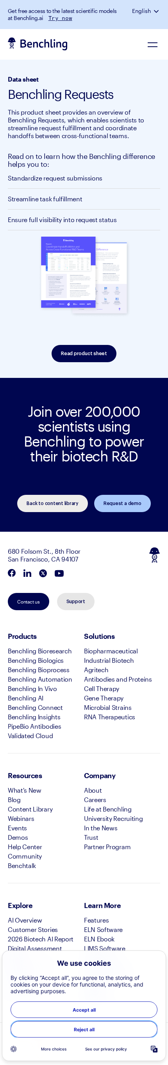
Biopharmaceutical (111, 651)
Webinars (21, 818)
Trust (91, 837)
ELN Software (103, 929)
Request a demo (122, 503)
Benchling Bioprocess (39, 669)
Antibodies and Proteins (118, 679)
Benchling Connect (35, 707)
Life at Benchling (108, 809)
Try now (60, 18)
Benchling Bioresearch (39, 651)
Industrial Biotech (109, 660)
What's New (24, 790)
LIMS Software (104, 948)
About (93, 790)
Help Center (25, 846)
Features (96, 920)
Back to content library (52, 503)
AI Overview (25, 920)
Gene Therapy (103, 698)
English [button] (141, 11)
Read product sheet (84, 353)
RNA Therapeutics (109, 716)
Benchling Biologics (36, 660)
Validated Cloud (30, 735)
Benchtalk (22, 865)
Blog (14, 799)
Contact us (28, 601)
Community (25, 856)
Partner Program (107, 846)
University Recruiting (113, 818)
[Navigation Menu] (152, 44)
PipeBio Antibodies (34, 726)
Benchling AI (25, 698)
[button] (157, 11)
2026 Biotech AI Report (40, 939)
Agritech (96, 669)
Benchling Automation (40, 679)
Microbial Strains (108, 707)
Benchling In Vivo (32, 688)
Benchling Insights (34, 716)
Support (75, 601)
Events (17, 828)
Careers (95, 799)
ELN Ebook (99, 939)
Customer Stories (33, 929)
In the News (100, 828)
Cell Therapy (101, 688)
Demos (18, 837)
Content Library (30, 809)
